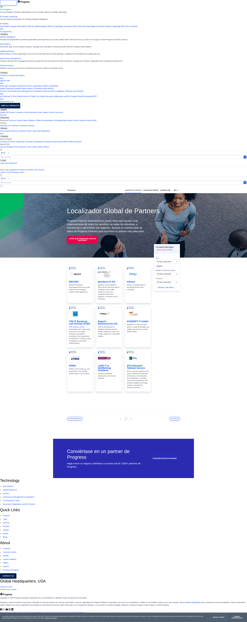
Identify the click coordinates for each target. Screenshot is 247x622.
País (157, 258)
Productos (159, 278)
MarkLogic (4, 86)
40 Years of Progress (11, 570)
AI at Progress (5, 9)
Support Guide (48, 112)
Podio (45, 88)
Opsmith (68, 27)
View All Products (10, 106)
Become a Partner (18, 131)
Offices (46, 147)
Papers (25, 120)
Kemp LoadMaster (57, 91)
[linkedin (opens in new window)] (12, 610)
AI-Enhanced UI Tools (8, 96)
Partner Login (31, 131)
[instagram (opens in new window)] (9, 610)
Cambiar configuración (236, 617)
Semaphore (12, 86)
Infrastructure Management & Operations (26, 91)
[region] (123, 617)
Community (58, 112)
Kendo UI (30, 88)
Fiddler (33, 96)
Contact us (8, 576)
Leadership (20, 142)
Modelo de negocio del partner (165, 270)
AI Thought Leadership (9, 17)
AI (1, 7)
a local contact (10, 589)
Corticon (30, 86)
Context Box (81, 26)
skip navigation (8, 3)
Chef (8, 91)
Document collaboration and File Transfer (61, 96)
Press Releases (20, 147)
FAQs (94, 120)
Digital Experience (7, 51)
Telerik (24, 88)
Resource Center (15, 120)
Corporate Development (34, 142)
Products (4, 73)
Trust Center (32, 147)
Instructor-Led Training (8, 126)
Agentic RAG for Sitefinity (31, 26)
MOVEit (51, 88)
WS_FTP (10, 102)
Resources (5, 118)
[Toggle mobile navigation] (1, 186)
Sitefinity (17, 88)
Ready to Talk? (18, 172)
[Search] (1, 149)
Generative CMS (69, 26)
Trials (5, 519)
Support (4, 110)
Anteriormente (75, 418)
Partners (4, 128)
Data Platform (5, 26)
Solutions (4, 34)
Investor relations (9, 559)
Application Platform (41, 86)
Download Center (35, 112)
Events (75, 120)
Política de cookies (51, 618)
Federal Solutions (7, 66)
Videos (38, 120)
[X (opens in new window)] (4, 610)
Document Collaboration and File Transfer (19, 504)
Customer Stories (85, 120)
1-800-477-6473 (6, 172)
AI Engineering (5, 32)
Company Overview (7, 142)
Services (3, 115)
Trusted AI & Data (7, 75)
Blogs (70, 120)
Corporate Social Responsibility (56, 142)
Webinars (32, 120)
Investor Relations (7, 147)
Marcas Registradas (193, 602)
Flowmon (46, 91)
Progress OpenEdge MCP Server (117, 26)
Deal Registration (25, 132)
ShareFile (38, 88)
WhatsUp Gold (70, 91)
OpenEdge (53, 86)
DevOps (3, 91)
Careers (40, 147)
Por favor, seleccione (164, 261)
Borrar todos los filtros (165, 250)
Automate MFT (48, 97)
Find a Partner (5, 131)
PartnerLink (23, 170)
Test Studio (40, 96)
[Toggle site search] (1, 175)
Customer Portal (22, 112)
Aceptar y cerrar (219, 617)
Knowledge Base (60, 120)
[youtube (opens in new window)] (7, 610)
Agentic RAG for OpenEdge (52, 26)
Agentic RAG (16, 26)
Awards (6, 556)
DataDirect (22, 86)
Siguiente (174, 418)
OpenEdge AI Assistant (95, 26)
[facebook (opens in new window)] (1, 610)
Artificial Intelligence (7, 37)
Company (4, 136)
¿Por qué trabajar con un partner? (82, 239)
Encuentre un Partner (133, 190)
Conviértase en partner (164, 458)
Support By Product (7, 112)
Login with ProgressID (8, 163)
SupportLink (14, 170)
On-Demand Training (26, 126)
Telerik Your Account (36, 170)
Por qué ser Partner (150, 190)
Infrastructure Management (10, 58)
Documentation (48, 120)
